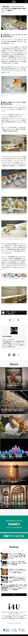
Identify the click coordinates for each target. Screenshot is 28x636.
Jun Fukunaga (3, 13)
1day (5, 550)
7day (14, 550)
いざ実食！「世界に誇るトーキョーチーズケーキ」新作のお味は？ (15, 312)
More (14, 594)
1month (22, 550)
